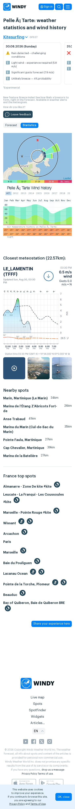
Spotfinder (37, 710)
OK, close (63, 796)
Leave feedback (21, 114)
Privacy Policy (29, 774)
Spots (37, 703)
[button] (58, 276)
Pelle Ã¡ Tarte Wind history (29, 188)
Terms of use (45, 774)
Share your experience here (51, 623)
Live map (37, 697)
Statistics (29, 125)
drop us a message (53, 770)
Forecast (11, 125)
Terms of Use (38, 804)
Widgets (37, 716)
